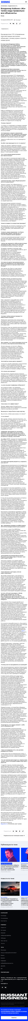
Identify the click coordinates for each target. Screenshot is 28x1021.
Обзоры (3, 938)
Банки (2, 955)
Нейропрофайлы (6, 935)
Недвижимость (12, 5)
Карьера (3, 960)
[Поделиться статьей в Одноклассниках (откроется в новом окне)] (16, 23)
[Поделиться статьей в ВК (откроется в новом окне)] (13, 23)
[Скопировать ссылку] (20, 23)
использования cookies (8, 1011)
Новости (3, 927)
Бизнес (3, 958)
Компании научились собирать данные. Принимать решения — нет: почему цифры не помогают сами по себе (10, 867)
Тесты (3, 943)
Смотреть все (5, 972)
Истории (3, 930)
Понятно (14, 1017)
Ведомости (4, 824)
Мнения (3, 932)
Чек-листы (4, 940)
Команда (3, 915)
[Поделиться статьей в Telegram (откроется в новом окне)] (10, 23)
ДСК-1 (23, 630)
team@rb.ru (4, 983)
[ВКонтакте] (5, 987)
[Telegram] (2, 987)
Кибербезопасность (7, 963)
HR (1, 968)
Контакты (4, 920)
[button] (26, 2)
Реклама (3, 950)
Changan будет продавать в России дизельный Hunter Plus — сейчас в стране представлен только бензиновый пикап (10, 902)
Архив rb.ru (4, 5)
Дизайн (3, 966)
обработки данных (21, 1011)
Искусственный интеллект (9, 952)
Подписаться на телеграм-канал (13, 835)
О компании (4, 918)
